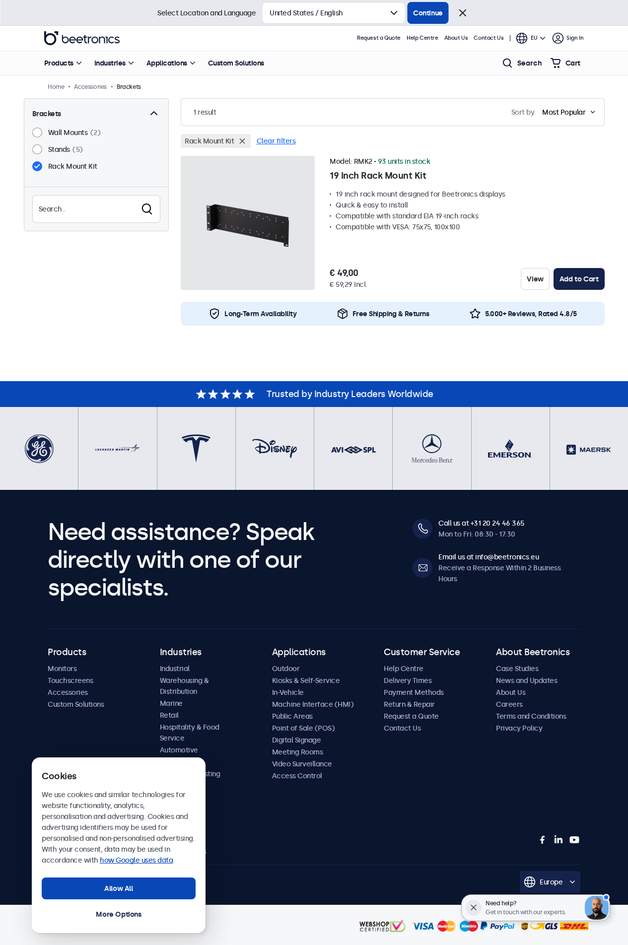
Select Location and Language (206, 12)
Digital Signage (296, 740)
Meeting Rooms (297, 751)
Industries (110, 63)
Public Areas (292, 716)
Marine (171, 703)
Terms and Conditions (531, 716)
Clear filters (276, 140)
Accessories (68, 692)
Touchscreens (70, 680)
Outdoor (286, 668)
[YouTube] (574, 840)
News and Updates (526, 680)
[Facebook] (543, 840)
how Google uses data (136, 860)
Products (58, 63)
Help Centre (422, 38)
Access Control (297, 775)
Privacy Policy (519, 728)
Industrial (175, 668)
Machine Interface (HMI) (313, 704)
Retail (169, 715)
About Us (456, 38)
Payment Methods (414, 692)
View (535, 278)
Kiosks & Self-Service (306, 680)
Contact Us (488, 38)
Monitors (62, 668)
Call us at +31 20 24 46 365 (481, 523)
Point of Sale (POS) (303, 728)
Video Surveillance (302, 763)
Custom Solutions (236, 63)
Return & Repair (409, 704)
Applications (166, 63)
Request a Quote (379, 38)
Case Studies (517, 668)
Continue (428, 12)
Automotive (179, 749)
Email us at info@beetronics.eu (488, 556)
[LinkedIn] (558, 840)
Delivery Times (407, 680)
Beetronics (82, 38)
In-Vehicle (288, 692)
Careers (509, 704)
